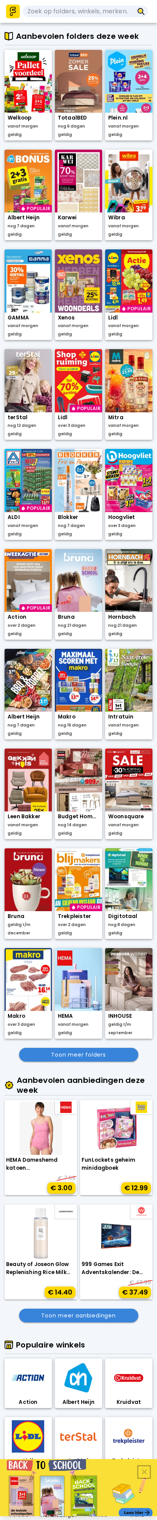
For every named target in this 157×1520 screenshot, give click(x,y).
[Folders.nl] (13, 11)
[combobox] (78, 11)
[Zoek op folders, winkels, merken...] (141, 11)
